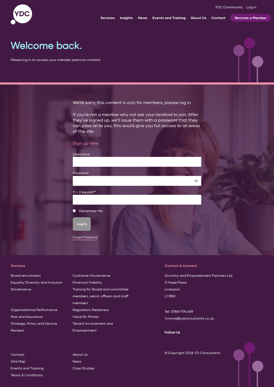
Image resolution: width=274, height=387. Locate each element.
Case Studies (83, 368)
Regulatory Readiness (91, 310)
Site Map (18, 361)
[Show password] (196, 181)
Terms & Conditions (27, 375)
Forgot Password (85, 237)
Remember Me (90, 211)
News (142, 18)
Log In (251, 7)
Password (80, 173)
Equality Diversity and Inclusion (37, 282)
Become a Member (251, 18)
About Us (198, 18)
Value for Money (86, 316)
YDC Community (229, 7)
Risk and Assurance (27, 316)
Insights (126, 18)
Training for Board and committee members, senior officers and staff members (100, 296)
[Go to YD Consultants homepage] (21, 14)
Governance (21, 289)
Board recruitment (26, 275)
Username (81, 154)
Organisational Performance (34, 310)
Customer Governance (91, 275)
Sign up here (85, 143)
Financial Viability (87, 282)
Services (107, 18)
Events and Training (169, 18)
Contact (218, 18)
